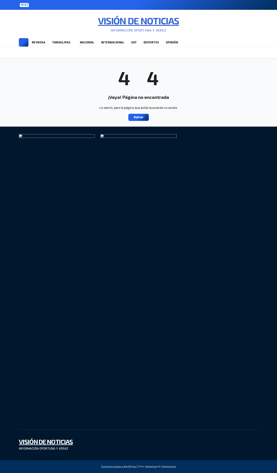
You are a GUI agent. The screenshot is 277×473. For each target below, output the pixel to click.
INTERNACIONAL (113, 42)
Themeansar (168, 466)
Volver (139, 117)
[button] (255, 42)
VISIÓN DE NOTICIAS (138, 20)
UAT (134, 42)
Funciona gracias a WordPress (119, 466)
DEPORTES (151, 42)
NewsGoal (151, 466)
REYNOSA (38, 42)
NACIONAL (87, 42)
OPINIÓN (172, 42)
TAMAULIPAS (61, 42)
